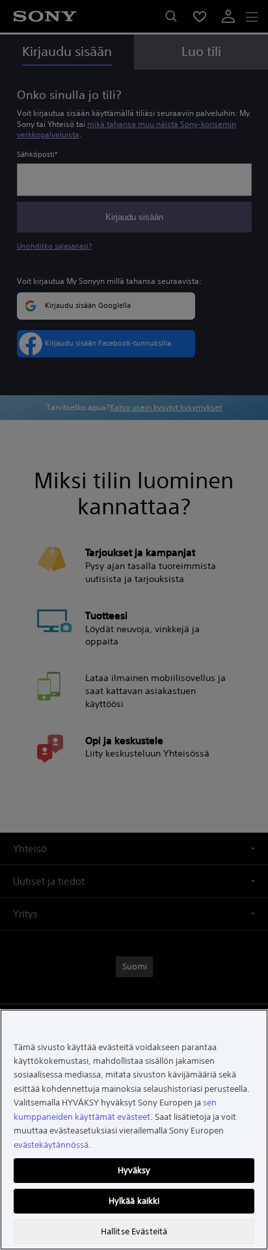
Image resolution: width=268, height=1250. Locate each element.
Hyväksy (134, 1170)
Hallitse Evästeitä (134, 1231)
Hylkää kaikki (134, 1200)
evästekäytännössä (51, 1144)
